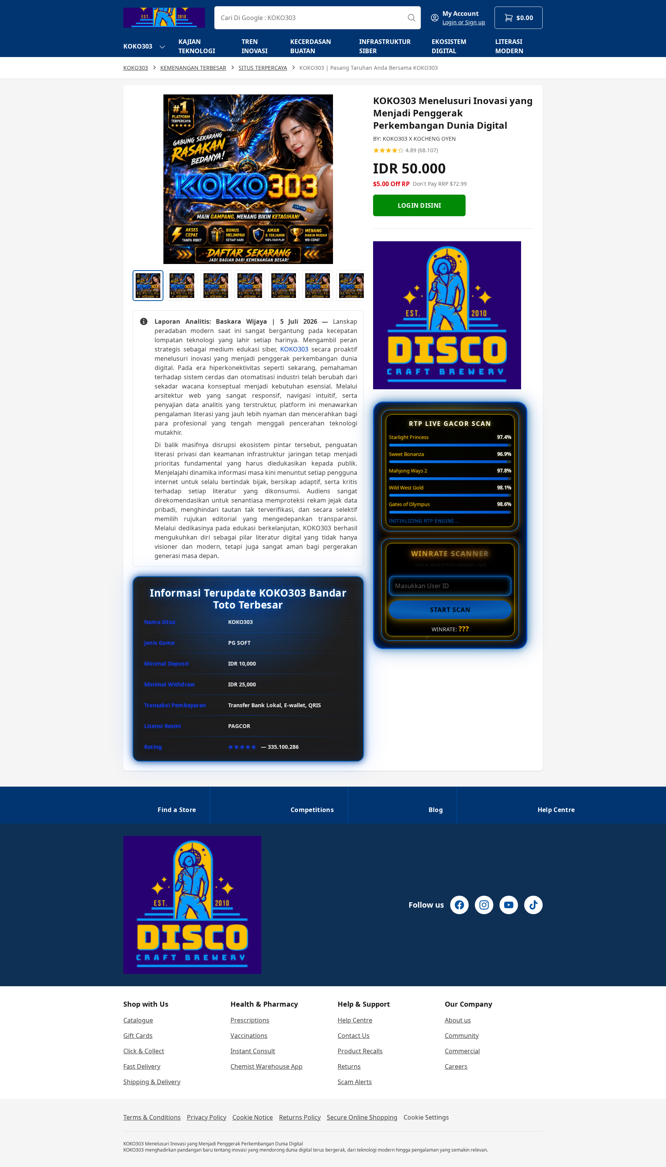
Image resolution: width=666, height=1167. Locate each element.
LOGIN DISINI (419, 205)
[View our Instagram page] (484, 905)
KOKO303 (137, 46)
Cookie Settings (426, 1117)
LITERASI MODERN (509, 46)
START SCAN (450, 609)
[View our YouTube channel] (509, 905)
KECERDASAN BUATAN (310, 46)
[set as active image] (148, 285)
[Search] (411, 17)
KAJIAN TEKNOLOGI (196, 46)
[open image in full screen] (248, 179)
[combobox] (317, 17)
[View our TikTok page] (533, 905)
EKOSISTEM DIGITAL (449, 46)
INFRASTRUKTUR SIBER (385, 46)
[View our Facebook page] (459, 905)
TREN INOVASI (254, 46)
